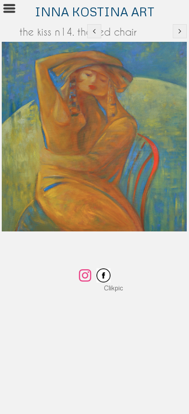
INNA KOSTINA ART (94, 11)
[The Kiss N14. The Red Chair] (94, 136)
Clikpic (113, 288)
